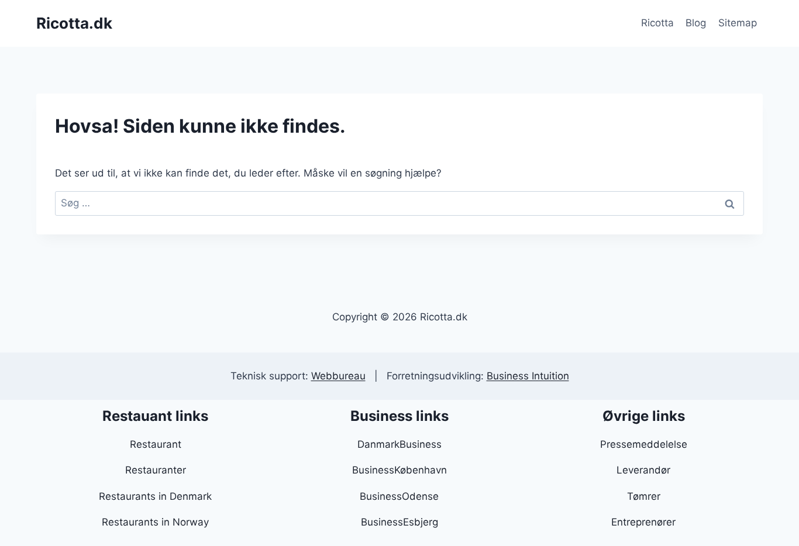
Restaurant (155, 444)
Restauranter (155, 470)
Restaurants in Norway (155, 522)
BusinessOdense (399, 496)
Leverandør (643, 470)
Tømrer (643, 496)
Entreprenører (643, 522)
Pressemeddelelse (643, 444)
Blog (696, 23)
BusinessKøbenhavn (399, 470)
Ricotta (657, 23)
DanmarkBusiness (399, 444)
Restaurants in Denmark (155, 496)
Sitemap (737, 23)
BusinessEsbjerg (399, 522)
